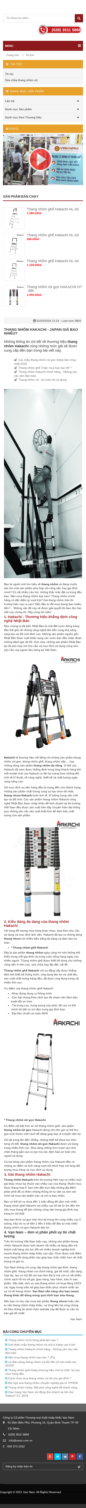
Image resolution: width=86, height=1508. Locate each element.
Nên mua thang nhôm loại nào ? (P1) (31, 1357)
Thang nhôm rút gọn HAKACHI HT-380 (54, 289)
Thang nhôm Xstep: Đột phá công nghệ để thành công (42, 1387)
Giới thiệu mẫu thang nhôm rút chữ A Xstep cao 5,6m (41, 1344)
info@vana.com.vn (20, 1440)
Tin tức (30, 55)
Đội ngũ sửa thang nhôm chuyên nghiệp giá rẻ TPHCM (43, 1382)
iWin (2, 1496)
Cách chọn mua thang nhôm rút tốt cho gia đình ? (39, 1378)
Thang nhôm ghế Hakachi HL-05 (53, 209)
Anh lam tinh (70, 1492)
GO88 (82, 1492)
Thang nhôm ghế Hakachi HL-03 (53, 235)
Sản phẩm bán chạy (21, 196)
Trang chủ (12, 55)
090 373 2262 (16, 1446)
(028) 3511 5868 (18, 1434)
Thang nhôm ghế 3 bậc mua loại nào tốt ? (45, 367)
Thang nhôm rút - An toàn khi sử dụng (42, 379)
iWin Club (42, 1496)
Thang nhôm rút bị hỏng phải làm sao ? (33, 1340)
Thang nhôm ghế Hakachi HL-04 (53, 261)
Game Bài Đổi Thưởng (20, 1496)
